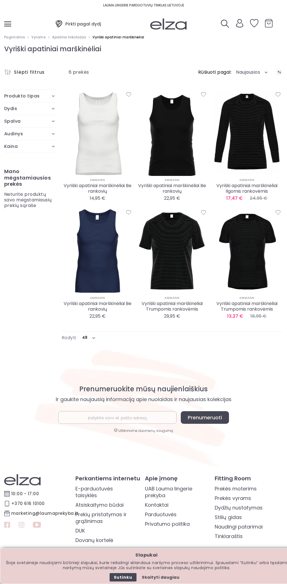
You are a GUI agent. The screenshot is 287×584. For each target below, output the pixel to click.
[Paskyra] (239, 26)
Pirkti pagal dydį (83, 24)
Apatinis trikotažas (69, 37)
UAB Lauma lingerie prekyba (168, 492)
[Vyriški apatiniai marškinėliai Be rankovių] (97, 133)
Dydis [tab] (10, 108)
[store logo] (168, 24)
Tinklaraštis (229, 536)
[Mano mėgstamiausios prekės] (254, 24)
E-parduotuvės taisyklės (94, 492)
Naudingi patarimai (239, 526)
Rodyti (69, 338)
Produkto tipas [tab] (22, 96)
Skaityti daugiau (160, 577)
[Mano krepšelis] (269, 24)
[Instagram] (21, 525)
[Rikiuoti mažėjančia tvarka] (279, 72)
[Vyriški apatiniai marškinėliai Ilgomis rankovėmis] (247, 133)
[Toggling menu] (7, 24)
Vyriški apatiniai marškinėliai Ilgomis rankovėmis (246, 188)
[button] (252, 72)
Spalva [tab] (12, 121)
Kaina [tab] (11, 146)
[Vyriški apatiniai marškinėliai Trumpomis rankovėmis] (172, 251)
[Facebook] (7, 525)
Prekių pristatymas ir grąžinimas (101, 518)
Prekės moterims (236, 488)
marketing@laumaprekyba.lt (44, 513)
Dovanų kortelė (94, 540)
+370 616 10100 (28, 503)
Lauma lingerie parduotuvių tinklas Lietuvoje (143, 5)
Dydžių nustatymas (239, 507)
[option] (96, 207)
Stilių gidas (228, 517)
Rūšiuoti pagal (214, 72)
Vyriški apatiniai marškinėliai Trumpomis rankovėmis (172, 306)
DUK (80, 530)
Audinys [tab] (13, 134)
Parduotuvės (161, 514)
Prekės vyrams (233, 498)
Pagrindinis (14, 37)
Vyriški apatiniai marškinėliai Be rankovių (97, 188)
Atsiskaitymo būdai (99, 504)
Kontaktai (156, 504)
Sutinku (123, 577)
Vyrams (38, 37)
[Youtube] (37, 525)
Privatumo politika (167, 523)
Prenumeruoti (205, 417)
